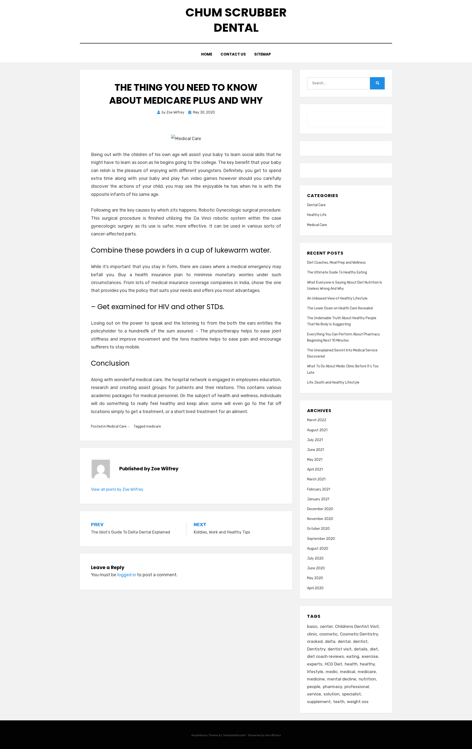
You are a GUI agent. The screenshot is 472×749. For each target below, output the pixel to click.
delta (330, 641)
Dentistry (316, 649)
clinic (312, 634)
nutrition (367, 679)
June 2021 (315, 450)
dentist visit (340, 649)
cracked (315, 641)
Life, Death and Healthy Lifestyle (333, 382)
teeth (338, 701)
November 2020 (320, 519)
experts (314, 664)
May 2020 (315, 578)
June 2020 (316, 568)
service (314, 693)
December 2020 (320, 509)
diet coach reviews (325, 656)
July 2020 (315, 558)
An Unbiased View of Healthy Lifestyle (337, 298)
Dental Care (316, 205)
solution (331, 693)
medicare (153, 426)
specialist (351, 693)
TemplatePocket (234, 735)
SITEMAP (262, 54)
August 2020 (317, 549)
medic (332, 671)
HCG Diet (333, 664)
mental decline (341, 679)
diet (374, 649)
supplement (319, 701)
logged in (126, 574)
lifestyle (315, 671)
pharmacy (332, 686)
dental (344, 641)
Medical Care (117, 426)
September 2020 (321, 539)
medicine (316, 679)
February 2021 (318, 489)
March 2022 (316, 420)
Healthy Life (316, 215)
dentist (360, 641)
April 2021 (315, 469)
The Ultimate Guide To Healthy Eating (337, 272)
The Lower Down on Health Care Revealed (340, 308)
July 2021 (315, 440)
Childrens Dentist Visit (357, 626)
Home (206, 54)
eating (352, 656)
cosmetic (328, 634)
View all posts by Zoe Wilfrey (117, 489)
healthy (367, 664)
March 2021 (316, 479)
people (313, 686)
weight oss (358, 701)
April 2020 (315, 588)
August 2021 (317, 430)
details (361, 649)
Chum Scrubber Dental (236, 20)
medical (347, 671)
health (351, 664)
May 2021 (314, 460)
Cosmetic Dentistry (359, 634)
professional (356, 686)
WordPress (273, 735)
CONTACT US (233, 54)
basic (312, 626)
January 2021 (318, 499)
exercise (370, 656)
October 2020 (318, 529)
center (326, 626)
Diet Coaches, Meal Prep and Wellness (336, 262)
